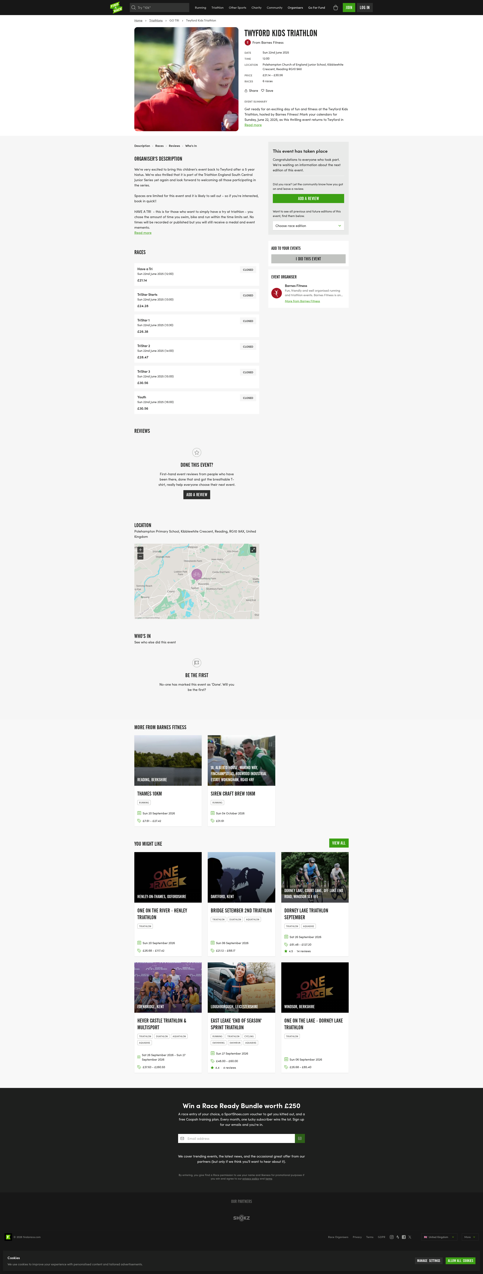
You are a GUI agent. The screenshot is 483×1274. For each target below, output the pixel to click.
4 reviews (229, 1067)
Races (159, 145)
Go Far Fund (316, 7)
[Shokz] (241, 1218)
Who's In (191, 145)
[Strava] (399, 1237)
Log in (365, 7)
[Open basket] (336, 7)
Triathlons (156, 20)
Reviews (174, 145)
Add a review (196, 494)
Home (138, 20)
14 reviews (304, 951)
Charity (256, 7)
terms (268, 1178)
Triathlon (218, 7)
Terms (369, 1237)
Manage (428, 1261)
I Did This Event (308, 258)
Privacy (357, 1237)
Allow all (460, 1261)
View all (339, 843)
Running (200, 7)
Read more (253, 125)
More (467, 1237)
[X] (411, 1237)
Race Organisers (338, 1237)
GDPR (381, 1237)
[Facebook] (405, 1237)
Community (274, 7)
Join (349, 7)
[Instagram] (393, 1237)
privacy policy (250, 1178)
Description (142, 145)
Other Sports (237, 7)
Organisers (295, 7)
